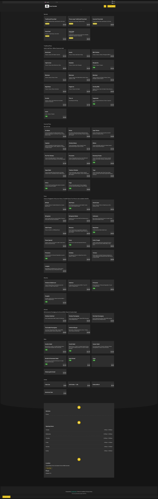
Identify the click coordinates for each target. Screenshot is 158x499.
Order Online (111, 6)
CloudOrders (74, 491)
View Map (49, 468)
